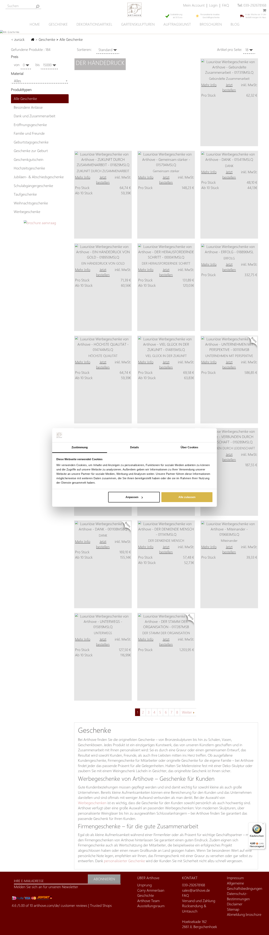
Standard (105, 50)
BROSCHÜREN (211, 24)
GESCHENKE (58, 24)
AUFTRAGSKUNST (177, 24)
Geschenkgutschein (28, 159)
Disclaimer (234, 904)
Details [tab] (134, 447)
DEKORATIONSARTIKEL (94, 24)
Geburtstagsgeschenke (31, 142)
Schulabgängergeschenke (33, 186)
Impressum (235, 878)
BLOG (235, 24)
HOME (35, 24)
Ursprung (144, 885)
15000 (48, 65)
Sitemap (233, 909)
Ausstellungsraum (151, 906)
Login (213, 5)
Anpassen (132, 497)
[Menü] (263, 824)
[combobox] (40, 80)
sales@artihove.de (196, 890)
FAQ (225, 5)
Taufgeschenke (25, 194)
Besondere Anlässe (28, 107)
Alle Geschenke (25, 98)
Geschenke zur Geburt (31, 151)
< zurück (18, 39)
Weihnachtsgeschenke (31, 203)
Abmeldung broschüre (244, 914)
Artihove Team (148, 901)
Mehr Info (208, 85)
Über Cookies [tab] (189, 447)
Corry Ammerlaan (150, 890)
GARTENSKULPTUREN (138, 24)
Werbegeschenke (27, 212)
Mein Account (194, 5)
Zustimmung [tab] (80, 447)
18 (247, 50)
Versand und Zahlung (198, 901)
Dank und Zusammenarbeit (34, 116)
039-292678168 (254, 5)
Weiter (187, 712)
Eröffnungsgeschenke (30, 125)
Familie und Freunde (29, 133)
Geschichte (145, 895)
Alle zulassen (186, 497)
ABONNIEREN (104, 879)
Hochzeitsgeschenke (29, 168)
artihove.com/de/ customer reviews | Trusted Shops (73, 905)
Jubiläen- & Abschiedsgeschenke (39, 177)
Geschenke (47, 39)
